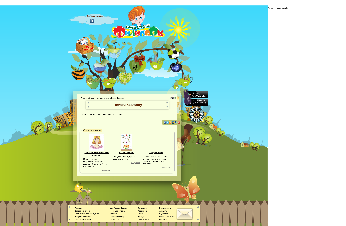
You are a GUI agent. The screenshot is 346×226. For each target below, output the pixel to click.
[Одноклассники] (170, 122)
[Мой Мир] (173, 122)
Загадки (141, 217)
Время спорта (165, 208)
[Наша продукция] (85, 45)
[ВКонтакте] (164, 122)
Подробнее (106, 170)
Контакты (163, 219)
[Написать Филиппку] (181, 145)
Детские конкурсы (82, 211)
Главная (84, 98)
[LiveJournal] (176, 122)
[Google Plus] (178, 122)
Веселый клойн (126, 152)
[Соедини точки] (156, 142)
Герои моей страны (117, 211)
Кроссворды (143, 211)
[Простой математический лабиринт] (96, 142)
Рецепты (113, 214)
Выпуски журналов (83, 217)
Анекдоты (163, 211)
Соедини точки (156, 152)
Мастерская (114, 219)
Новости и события (167, 217)
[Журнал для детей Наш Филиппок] (138, 22)
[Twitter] (167, 122)
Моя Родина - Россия (118, 208)
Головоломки (104, 98)
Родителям (163, 214)
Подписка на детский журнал (87, 214)
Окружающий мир (117, 217)
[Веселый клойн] (126, 142)
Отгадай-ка (93, 98)
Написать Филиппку (83, 219)
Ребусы (141, 214)
